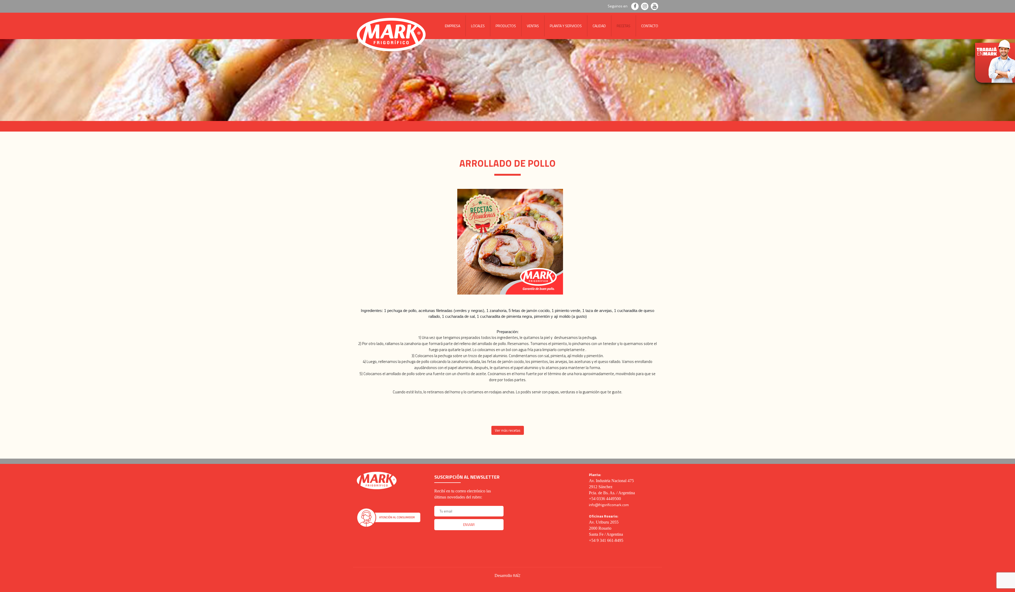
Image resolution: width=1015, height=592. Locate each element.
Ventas (533, 26)
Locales (478, 26)
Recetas (623, 26)
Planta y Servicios (566, 26)
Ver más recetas (507, 430)
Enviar (469, 524)
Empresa (452, 26)
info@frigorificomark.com (609, 504)
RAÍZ (516, 575)
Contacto (649, 26)
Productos (506, 26)
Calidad (599, 26)
